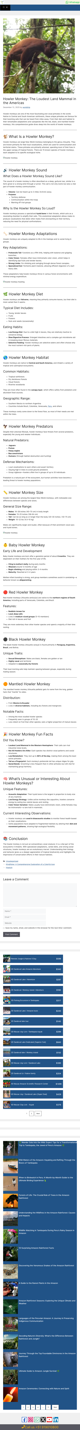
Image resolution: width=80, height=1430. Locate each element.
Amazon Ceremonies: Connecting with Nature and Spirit (44, 1388)
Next (38, 1113)
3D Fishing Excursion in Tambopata (25, 1000)
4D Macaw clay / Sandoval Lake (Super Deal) (29, 1094)
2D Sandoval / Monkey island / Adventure (27, 990)
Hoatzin (9, 868)
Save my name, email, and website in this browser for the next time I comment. (38, 928)
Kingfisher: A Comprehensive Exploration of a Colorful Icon (30, 864)
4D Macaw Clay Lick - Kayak (22, 1105)
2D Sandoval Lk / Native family (23, 1073)
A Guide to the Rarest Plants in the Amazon (38, 1283)
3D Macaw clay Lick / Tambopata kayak (26, 1032)
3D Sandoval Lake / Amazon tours (24, 1011)
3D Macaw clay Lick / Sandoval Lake (25, 1063)
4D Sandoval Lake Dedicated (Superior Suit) (28, 1042)
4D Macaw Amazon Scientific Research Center (29, 1084)
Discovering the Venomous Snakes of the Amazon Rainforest (46, 1265)
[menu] (5, 8)
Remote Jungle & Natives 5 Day (23, 959)
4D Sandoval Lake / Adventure (23, 980)
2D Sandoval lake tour (20, 1021)
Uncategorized (12, 861)
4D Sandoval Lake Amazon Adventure (26, 969)
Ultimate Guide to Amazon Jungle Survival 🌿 (39, 1371)
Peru (50, 406)
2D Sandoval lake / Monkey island (24, 1053)
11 (48, 1407)
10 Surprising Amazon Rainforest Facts (36, 1248)
